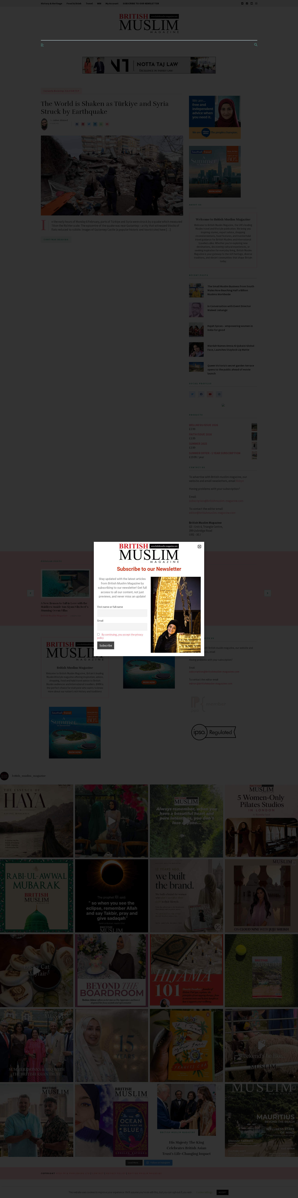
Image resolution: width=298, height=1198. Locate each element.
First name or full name (110, 606)
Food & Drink (74, 3)
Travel (89, 3)
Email (100, 620)
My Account (112, 3)
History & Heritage (51, 3)
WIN (99, 3)
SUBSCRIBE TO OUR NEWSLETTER (141, 3)
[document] (149, 599)
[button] (199, 546)
